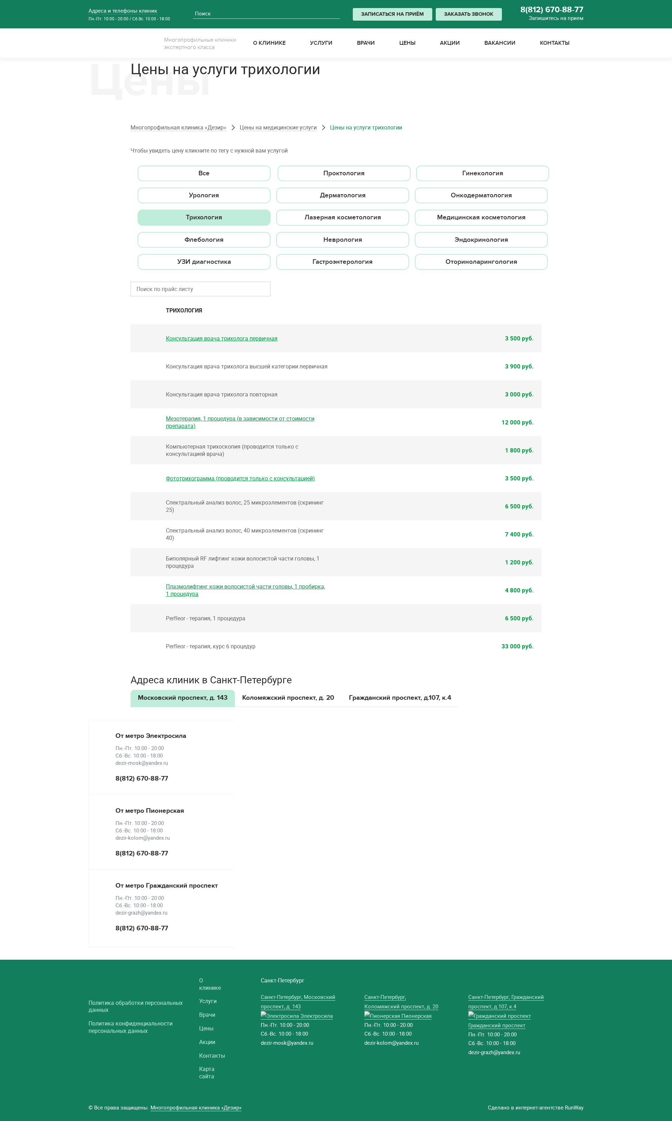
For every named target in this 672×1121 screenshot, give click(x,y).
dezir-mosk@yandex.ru (141, 762)
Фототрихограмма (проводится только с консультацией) (240, 478)
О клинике (210, 984)
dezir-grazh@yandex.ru (141, 912)
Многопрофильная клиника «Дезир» (178, 127)
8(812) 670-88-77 (551, 10)
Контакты (212, 1055)
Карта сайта (207, 1072)
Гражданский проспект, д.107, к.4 (400, 698)
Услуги (208, 1001)
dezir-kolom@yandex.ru (142, 837)
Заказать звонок (468, 14)
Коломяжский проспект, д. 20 (288, 698)
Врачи (207, 1014)
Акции (207, 1042)
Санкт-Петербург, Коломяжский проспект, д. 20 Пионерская (401, 1006)
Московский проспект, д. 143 (182, 698)
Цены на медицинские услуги (278, 127)
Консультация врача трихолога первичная (222, 338)
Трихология (184, 310)
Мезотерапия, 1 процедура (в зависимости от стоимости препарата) (240, 422)
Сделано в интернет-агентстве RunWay (535, 1107)
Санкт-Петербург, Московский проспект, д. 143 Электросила (298, 1006)
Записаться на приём (392, 14)
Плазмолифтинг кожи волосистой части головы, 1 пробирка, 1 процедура (245, 590)
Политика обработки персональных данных (136, 1006)
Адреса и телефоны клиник (123, 10)
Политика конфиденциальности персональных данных (131, 1027)
